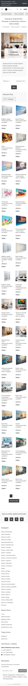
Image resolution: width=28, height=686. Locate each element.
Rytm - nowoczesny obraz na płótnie (7, 148)
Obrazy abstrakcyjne (7, 13)
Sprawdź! (24, 3)
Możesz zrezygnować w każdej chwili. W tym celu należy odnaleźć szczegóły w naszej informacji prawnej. (15, 676)
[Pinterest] (16, 519)
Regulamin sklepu (5, 619)
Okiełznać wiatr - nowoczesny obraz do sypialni (7, 176)
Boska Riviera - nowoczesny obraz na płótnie (21, 120)
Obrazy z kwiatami (19, 13)
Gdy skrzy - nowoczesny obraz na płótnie (7, 425)
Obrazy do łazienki (6, 589)
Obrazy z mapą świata (7, 550)
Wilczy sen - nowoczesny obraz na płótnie (21, 481)
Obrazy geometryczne (7, 542)
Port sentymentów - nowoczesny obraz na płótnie (21, 231)
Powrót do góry (14, 500)
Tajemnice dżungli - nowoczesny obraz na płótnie (21, 314)
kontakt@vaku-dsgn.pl (8, 654)
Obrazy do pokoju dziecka (8, 584)
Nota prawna (4, 622)
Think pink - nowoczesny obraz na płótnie (7, 203)
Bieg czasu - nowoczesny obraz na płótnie (21, 397)
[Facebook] (6, 519)
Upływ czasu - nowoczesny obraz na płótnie (21, 370)
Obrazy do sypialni (6, 539)
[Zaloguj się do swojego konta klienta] (21, 9)
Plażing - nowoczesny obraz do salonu (7, 231)
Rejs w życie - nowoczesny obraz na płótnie (7, 481)
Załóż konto (4, 638)
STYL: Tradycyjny (9, 99)
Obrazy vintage (5, 597)
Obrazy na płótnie (15, 26)
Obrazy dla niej (5, 573)
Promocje (3, 605)
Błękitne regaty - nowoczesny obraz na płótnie (7, 120)
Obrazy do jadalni (5, 579)
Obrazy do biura (5, 576)
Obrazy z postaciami (6, 565)
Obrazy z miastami (6, 552)
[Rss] (11, 519)
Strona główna (5, 26)
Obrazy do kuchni (5, 581)
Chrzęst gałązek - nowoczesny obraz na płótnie (21, 452)
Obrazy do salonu (5, 537)
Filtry (14, 87)
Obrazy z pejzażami (6, 563)
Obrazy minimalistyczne (7, 544)
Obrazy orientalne (5, 592)
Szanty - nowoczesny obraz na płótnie (21, 425)
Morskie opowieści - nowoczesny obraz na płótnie (21, 176)
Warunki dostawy (5, 616)
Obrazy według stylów (7, 599)
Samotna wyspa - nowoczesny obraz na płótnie (21, 203)
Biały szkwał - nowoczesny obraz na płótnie (21, 258)
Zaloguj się (4, 636)
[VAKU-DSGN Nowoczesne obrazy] (8, 9)
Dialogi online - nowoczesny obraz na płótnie (7, 314)
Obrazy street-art (5, 594)
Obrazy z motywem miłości (8, 555)
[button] (25, 9)
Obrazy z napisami (6, 560)
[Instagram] (21, 519)
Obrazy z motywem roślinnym (9, 558)
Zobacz (4, 128)
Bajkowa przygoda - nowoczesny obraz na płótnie (7, 370)
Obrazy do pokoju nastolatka (8, 586)
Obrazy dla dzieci (5, 534)
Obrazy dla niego (5, 571)
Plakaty (3, 568)
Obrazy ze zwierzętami (7, 602)
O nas (2, 614)
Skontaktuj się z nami (6, 627)
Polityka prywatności (6, 624)
